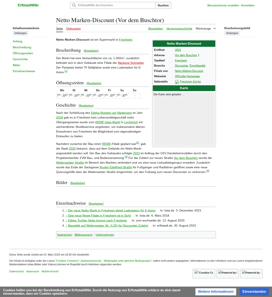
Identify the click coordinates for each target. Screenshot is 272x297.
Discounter (181, 65)
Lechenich (131, 122)
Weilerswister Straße (70, 162)
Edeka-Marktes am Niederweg (111, 112)
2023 (178, 50)
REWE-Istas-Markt (107, 122)
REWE (106, 144)
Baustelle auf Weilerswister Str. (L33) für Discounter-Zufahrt (108, 225)
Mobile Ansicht (50, 271)
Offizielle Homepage (187, 76)
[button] (11, 5)
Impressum (32, 271)
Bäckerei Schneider (131, 62)
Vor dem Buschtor (186, 55)
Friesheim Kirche (190, 81)
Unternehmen (105, 234)
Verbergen (20, 32)
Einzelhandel (197, 65)
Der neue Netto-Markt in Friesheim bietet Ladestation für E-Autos (112, 210)
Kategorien (64, 234)
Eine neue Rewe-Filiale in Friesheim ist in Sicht (99, 215)
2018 (59, 117)
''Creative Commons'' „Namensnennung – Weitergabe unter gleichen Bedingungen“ (103, 260)
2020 (72, 148)
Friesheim (181, 60)
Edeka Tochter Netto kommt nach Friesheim (97, 220)
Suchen (163, 5)
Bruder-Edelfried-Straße (116, 167)
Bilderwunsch (83, 234)
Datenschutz (16, 271)
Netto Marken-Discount (189, 71)
